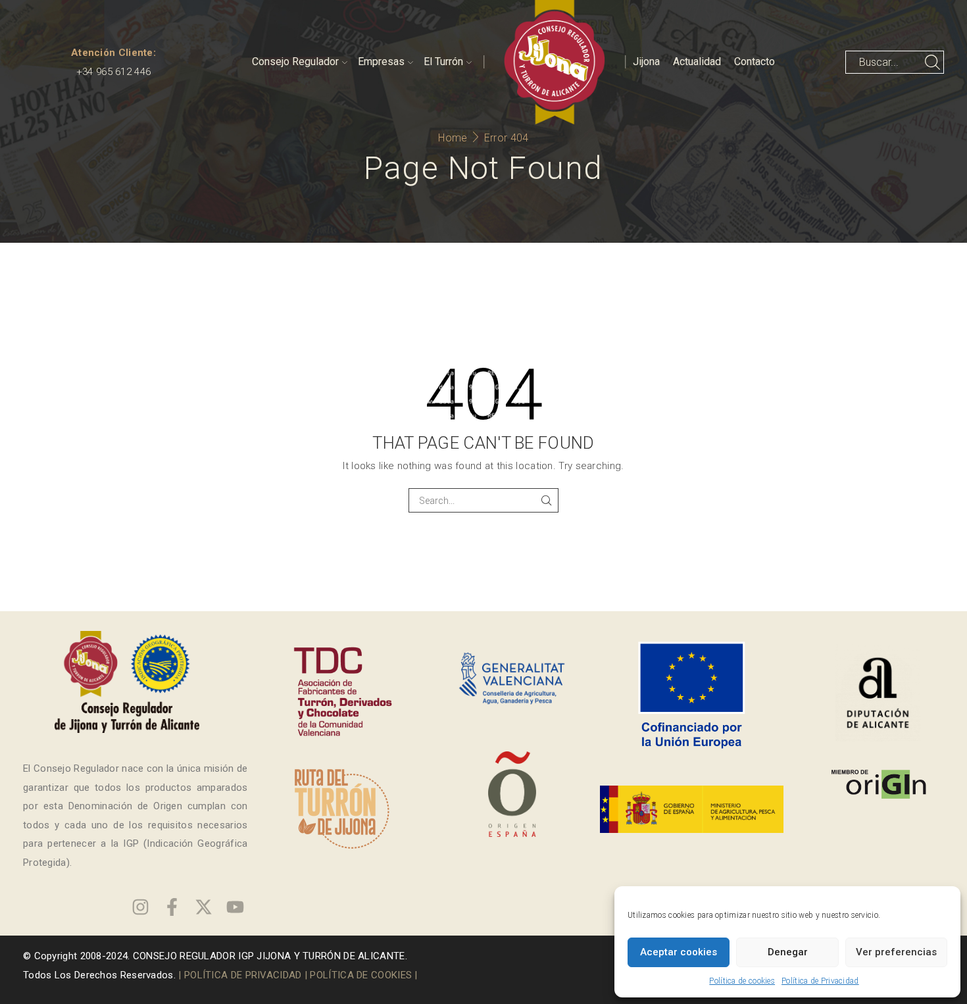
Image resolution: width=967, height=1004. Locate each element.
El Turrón (443, 61)
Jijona (646, 61)
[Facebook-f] (172, 907)
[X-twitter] (203, 907)
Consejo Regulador (295, 61)
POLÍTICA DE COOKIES (361, 975)
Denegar (788, 952)
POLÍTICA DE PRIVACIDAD (243, 975)
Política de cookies (742, 981)
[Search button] (932, 62)
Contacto (754, 61)
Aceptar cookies (678, 952)
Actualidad (697, 61)
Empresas (381, 61)
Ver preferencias (896, 952)
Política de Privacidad (820, 981)
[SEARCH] (546, 500)
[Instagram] (140, 907)
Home (452, 138)
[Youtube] (235, 907)
